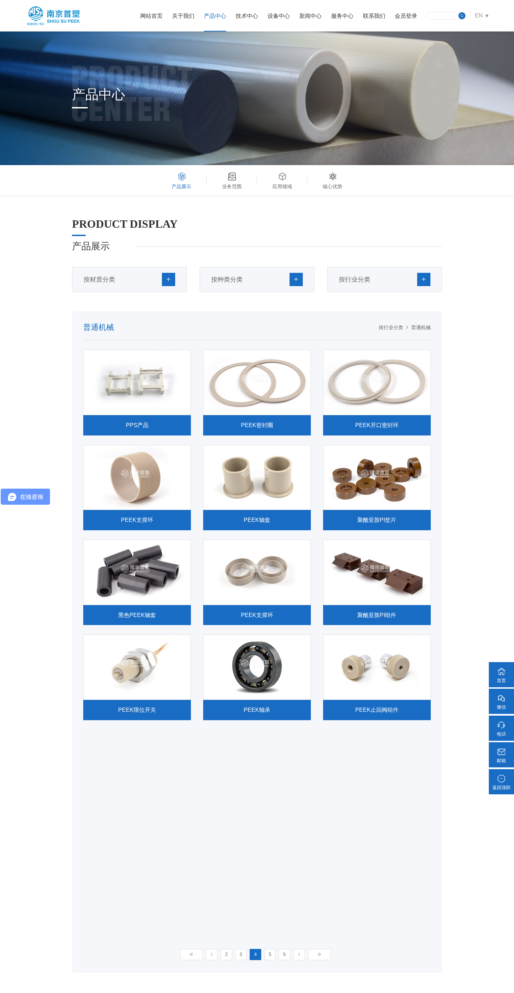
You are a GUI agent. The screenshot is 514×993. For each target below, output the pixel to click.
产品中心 (215, 16)
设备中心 (278, 16)
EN (479, 15)
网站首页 (151, 16)
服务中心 (342, 16)
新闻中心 (310, 16)
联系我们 (374, 16)
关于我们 (183, 16)
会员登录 (406, 16)
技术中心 (247, 16)
